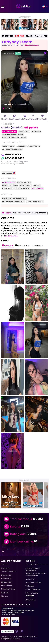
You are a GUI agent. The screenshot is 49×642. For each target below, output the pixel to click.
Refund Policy (6, 582)
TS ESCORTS (7, 36)
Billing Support (6, 585)
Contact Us (5, 568)
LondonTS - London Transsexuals (32, 569)
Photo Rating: (11, 53)
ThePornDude (30, 600)
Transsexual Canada (33, 582)
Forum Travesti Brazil (33, 589)
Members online (21, 541)
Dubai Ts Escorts (31, 593)
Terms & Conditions (8, 572)
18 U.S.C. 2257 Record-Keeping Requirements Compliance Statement (19, 637)
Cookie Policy (6, 579)
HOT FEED (19, 36)
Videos (38, 36)
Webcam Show (37, 188)
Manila (5, 127)
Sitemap (4, 596)
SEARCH (29, 36)
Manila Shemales (32, 45)
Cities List (4, 592)
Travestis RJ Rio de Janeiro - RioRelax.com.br (36, 575)
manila (16, 127)
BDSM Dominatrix (8, 182)
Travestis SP (29, 579)
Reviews (28, 213)
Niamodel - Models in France (36, 565)
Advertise (4, 565)
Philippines (18, 45)
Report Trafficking (8, 589)
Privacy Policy (8, 631)
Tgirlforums (29, 586)
